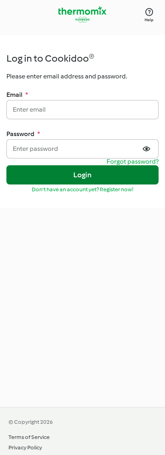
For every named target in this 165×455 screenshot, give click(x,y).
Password (23, 134)
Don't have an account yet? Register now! (82, 189)
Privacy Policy (25, 447)
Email (17, 94)
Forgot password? (133, 161)
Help (149, 19)
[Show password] (147, 149)
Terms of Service (29, 437)
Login (82, 174)
